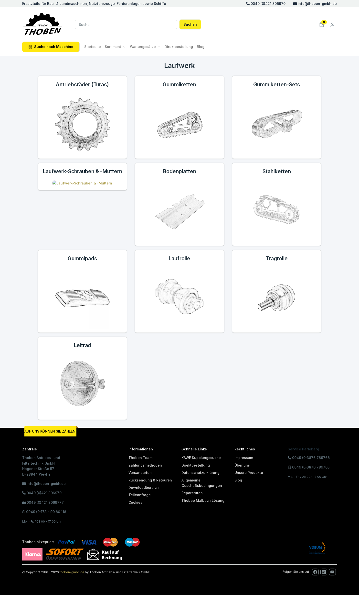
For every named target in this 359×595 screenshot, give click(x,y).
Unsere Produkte (248, 472)
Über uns (242, 465)
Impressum (243, 458)
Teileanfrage (139, 495)
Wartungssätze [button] (143, 47)
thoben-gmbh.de (72, 572)
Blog (200, 47)
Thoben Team (140, 458)
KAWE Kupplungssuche (201, 458)
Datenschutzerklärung (200, 472)
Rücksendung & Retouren (150, 480)
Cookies (135, 502)
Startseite (92, 47)
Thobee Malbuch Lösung (202, 500)
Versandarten (140, 472)
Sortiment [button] (113, 47)
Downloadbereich (143, 487)
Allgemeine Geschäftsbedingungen (201, 483)
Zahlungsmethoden (145, 465)
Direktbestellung (179, 47)
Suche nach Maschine (53, 47)
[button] (321, 24)
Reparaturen (192, 493)
